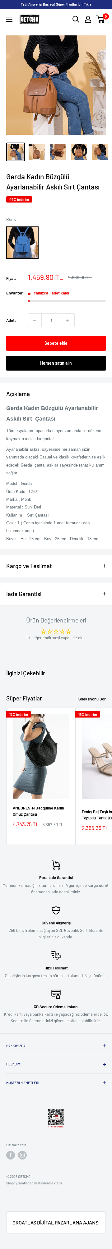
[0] (101, 19)
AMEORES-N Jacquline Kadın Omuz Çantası (38, 811)
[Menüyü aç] (9, 19)
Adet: (11, 320)
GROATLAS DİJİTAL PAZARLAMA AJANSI (56, 1222)
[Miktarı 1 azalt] (34, 320)
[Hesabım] (88, 19)
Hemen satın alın (56, 363)
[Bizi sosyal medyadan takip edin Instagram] (22, 1155)
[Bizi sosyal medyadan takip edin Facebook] (10, 1155)
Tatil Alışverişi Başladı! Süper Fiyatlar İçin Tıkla (56, 4)
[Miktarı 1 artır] (67, 320)
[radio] (22, 242)
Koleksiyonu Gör (91, 698)
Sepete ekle (56, 343)
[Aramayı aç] (75, 19)
